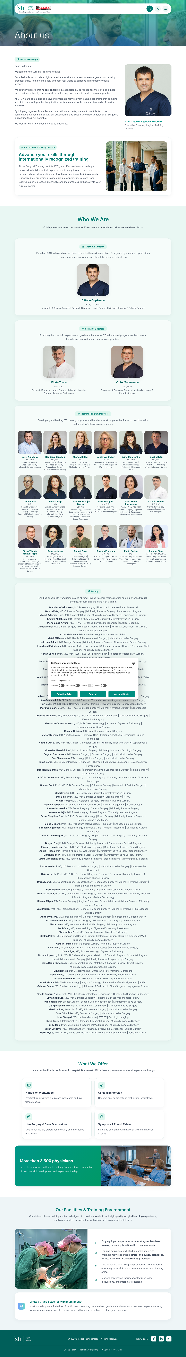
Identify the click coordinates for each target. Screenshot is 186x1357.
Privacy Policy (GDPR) (111, 1349)
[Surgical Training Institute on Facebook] (153, 1338)
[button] (93, 287)
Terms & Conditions (89, 1349)
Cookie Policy (70, 1349)
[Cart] (149, 9)
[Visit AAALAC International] (43, 8)
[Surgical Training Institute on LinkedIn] (161, 1338)
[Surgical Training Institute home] (25, 8)
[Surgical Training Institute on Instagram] (168, 1338)
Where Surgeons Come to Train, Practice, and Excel (34, 12)
